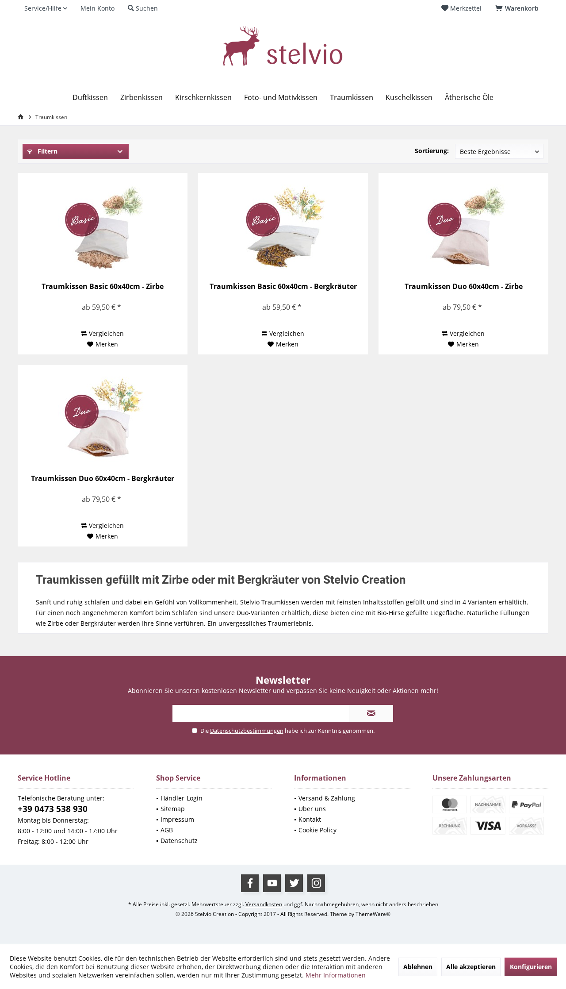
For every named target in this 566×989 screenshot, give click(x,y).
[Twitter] (294, 883)
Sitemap (173, 808)
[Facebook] (250, 883)
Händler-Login (182, 798)
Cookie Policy (317, 830)
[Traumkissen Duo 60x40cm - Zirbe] (463, 229)
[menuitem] (518, 8)
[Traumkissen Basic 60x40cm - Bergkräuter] (283, 229)
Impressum (177, 819)
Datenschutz (179, 840)
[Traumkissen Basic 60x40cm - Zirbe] (102, 229)
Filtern (46, 151)
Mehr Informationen (336, 975)
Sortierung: (432, 150)
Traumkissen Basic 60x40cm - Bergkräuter (283, 286)
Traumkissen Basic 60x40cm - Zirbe (103, 286)
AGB (167, 830)
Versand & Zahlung (326, 798)
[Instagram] (316, 883)
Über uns (312, 808)
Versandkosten (263, 904)
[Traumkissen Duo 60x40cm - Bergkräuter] (102, 421)
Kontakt (309, 819)
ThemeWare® (373, 914)
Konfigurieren (531, 966)
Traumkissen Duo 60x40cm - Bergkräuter (102, 478)
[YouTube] (272, 883)
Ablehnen (417, 966)
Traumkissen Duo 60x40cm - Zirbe (464, 286)
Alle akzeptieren (471, 966)
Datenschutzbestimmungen (246, 731)
